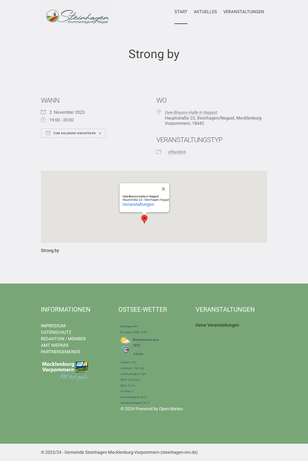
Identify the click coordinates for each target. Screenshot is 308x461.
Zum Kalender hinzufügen (74, 133)
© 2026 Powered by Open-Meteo (152, 408)
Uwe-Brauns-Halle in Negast (191, 112)
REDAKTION (52, 338)
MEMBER (77, 338)
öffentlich (177, 152)
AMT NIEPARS (55, 345)
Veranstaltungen (138, 204)
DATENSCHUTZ (56, 332)
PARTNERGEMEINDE (61, 351)
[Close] (163, 189)
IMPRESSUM (53, 325)
